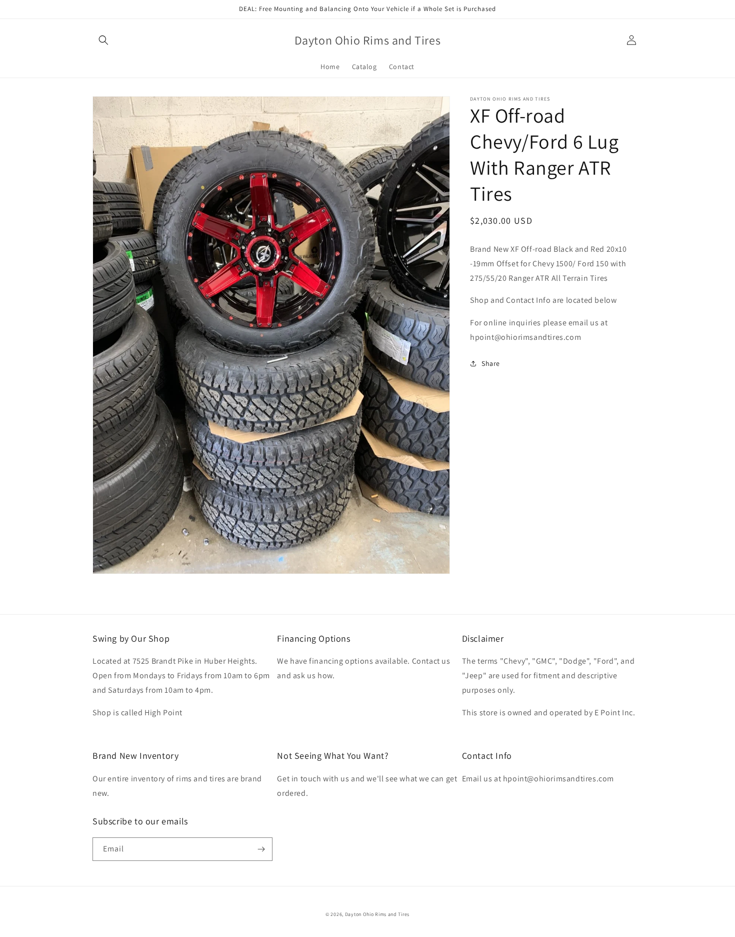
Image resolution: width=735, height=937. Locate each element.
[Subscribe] (261, 849)
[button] (103, 40)
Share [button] (491, 362)
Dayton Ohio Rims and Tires (377, 914)
